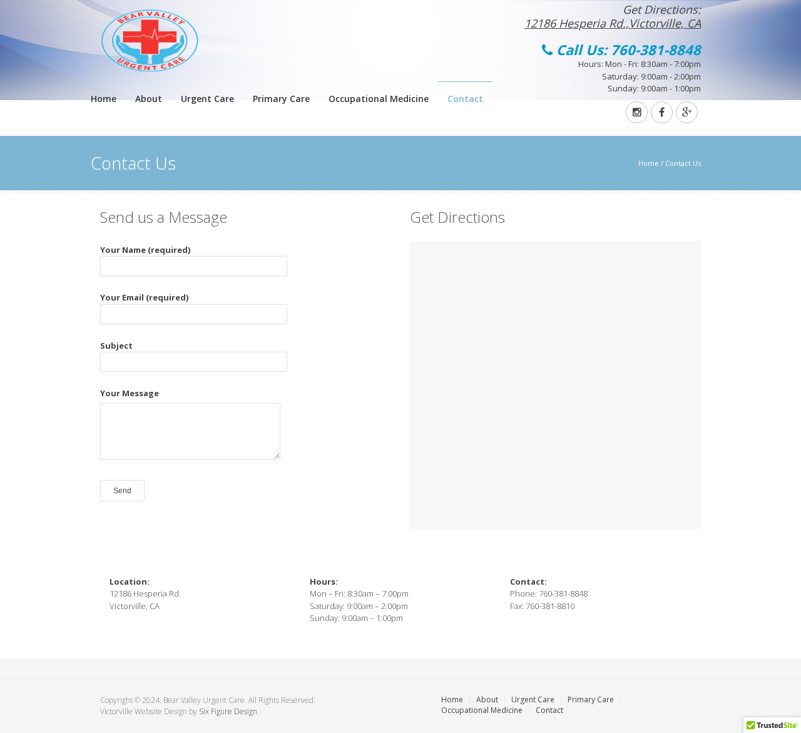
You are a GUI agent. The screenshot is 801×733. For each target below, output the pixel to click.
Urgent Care (207, 99)
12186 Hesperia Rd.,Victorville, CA (612, 23)
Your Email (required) (144, 297)
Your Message (129, 393)
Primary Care (281, 99)
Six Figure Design (228, 711)
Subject (116, 345)
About (148, 99)
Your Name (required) (145, 249)
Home (103, 99)
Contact (465, 99)
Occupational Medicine (379, 99)
